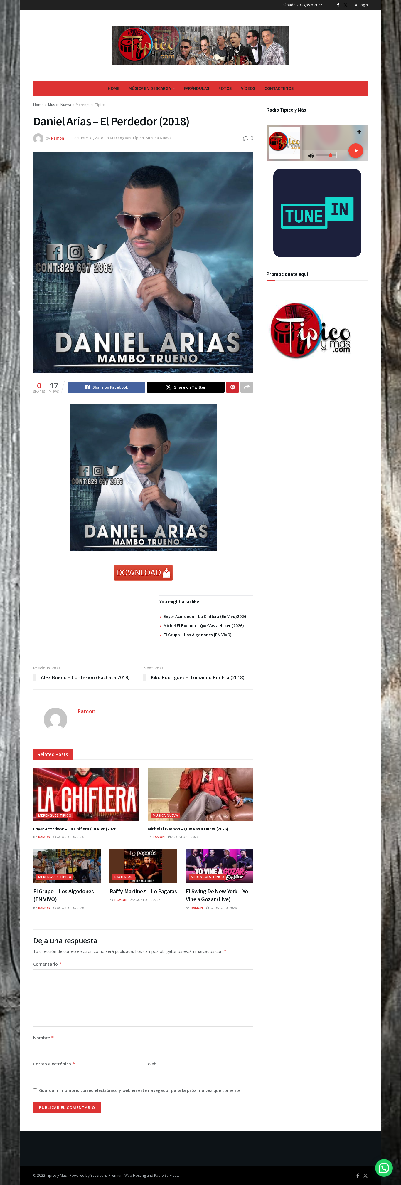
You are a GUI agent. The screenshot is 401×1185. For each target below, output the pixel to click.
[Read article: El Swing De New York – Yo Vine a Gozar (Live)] (219, 866)
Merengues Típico (90, 104)
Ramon (57, 137)
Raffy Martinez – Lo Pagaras (143, 891)
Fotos (225, 88)
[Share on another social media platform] (246, 387)
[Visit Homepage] (201, 45)
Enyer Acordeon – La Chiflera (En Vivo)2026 (205, 616)
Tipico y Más (56, 1175)
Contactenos (279, 88)
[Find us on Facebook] (338, 5)
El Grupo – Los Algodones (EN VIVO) (198, 634)
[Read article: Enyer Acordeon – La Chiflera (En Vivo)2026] (86, 794)
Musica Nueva (59, 104)
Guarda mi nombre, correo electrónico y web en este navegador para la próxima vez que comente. (140, 1090)
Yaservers (98, 1175)
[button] (384, 1168)
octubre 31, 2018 (88, 137)
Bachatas (123, 877)
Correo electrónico (54, 1064)
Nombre (43, 1037)
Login (363, 4)
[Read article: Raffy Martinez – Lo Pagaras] (143, 866)
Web (152, 1064)
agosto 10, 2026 (70, 837)
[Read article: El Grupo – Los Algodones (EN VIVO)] (67, 866)
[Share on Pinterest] (232, 387)
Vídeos (248, 88)
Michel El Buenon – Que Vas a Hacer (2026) (204, 625)
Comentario (47, 964)
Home (113, 88)
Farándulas (196, 88)
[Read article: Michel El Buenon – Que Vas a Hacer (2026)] (200, 794)
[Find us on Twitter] (345, 5)
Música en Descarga (150, 88)
